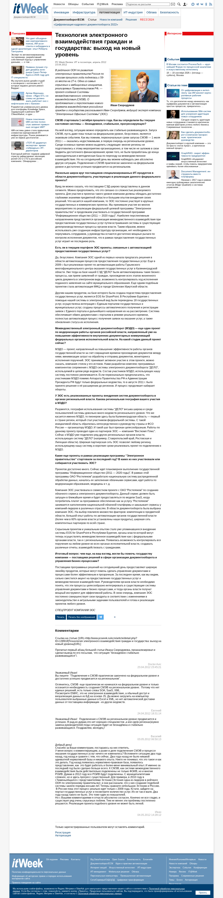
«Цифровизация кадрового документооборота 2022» (86, 24)
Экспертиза (174, 867)
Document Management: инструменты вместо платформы (196, 174)
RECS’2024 (147, 19)
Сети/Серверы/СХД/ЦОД (102, 880)
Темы (171, 880)
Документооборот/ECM (24, 17)
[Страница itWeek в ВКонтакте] (201, 4)
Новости (59, 4)
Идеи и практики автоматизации (131, 863)
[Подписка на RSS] (210, 4)
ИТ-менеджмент (98, 871)
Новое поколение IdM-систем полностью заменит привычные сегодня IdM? (38, 123)
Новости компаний (111, 19)
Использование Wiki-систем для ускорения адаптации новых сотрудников (196, 114)
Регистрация (63, 832)
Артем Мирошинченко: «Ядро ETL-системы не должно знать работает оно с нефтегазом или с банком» (30, 98)
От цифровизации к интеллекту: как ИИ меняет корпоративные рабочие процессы (196, 94)
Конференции (200, 867)
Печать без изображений (81, 617)
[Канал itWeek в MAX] (193, 4)
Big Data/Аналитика (100, 859)
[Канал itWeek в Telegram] (197, 4)
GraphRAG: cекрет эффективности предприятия (195, 154)
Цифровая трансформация (130, 880)
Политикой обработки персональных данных (100, 893)
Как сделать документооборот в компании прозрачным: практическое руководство (196, 136)
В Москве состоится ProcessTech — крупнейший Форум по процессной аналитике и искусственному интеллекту (189, 67)
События (88, 4)
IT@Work (102, 4)
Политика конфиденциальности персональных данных (39, 872)
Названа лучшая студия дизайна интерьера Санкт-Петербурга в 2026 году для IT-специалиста (30, 72)
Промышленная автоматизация (135, 876)
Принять (203, 892)
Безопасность (169, 12)
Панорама (18, 33)
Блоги (180, 880)
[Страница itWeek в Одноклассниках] (206, 4)
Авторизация (63, 835)
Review (182, 871)
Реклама (117, 4)
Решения (131, 19)
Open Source (118, 859)
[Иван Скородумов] (135, 101)
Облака (151, 12)
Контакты (75, 859)
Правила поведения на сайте (26, 882)
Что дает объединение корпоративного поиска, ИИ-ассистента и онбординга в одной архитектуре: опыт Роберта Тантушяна (30, 45)
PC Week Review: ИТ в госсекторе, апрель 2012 (80, 62)
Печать (60, 617)
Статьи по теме (177, 85)
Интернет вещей (98, 867)
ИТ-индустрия (133, 12)
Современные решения (192, 876)
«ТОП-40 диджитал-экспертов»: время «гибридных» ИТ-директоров (36, 146)
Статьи (92, 19)
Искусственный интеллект (122, 867)
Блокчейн (148, 859)
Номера (172, 871)
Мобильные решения (119, 871)
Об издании (52, 859)
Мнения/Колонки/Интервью (182, 859)
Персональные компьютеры (104, 876)
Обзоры (73, 4)
